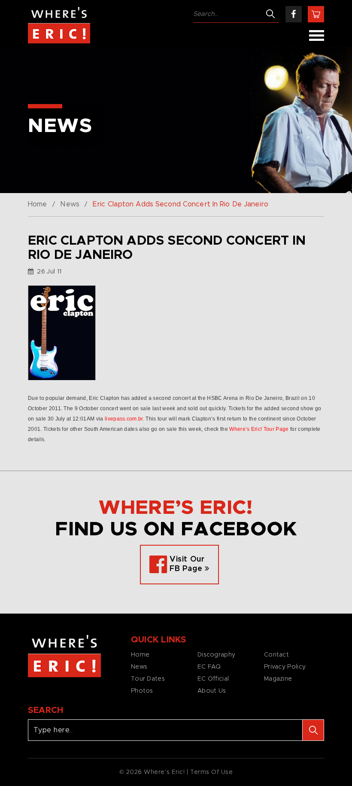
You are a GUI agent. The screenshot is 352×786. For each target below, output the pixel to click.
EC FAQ (209, 667)
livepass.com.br (124, 419)
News (69, 204)
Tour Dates (148, 679)
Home (37, 204)
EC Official (213, 679)
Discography (216, 655)
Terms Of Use (211, 772)
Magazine (278, 679)
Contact (276, 655)
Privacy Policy (285, 667)
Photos (142, 691)
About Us (211, 691)
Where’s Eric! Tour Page (258, 429)
